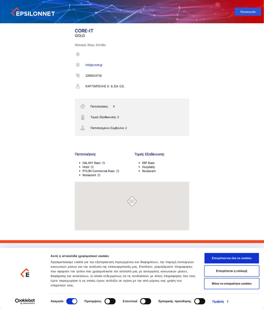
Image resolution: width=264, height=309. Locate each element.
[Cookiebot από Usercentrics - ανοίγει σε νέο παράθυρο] (25, 301)
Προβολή (218, 301)
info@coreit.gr (93, 65)
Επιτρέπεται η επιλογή (231, 271)
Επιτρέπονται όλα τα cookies (232, 258)
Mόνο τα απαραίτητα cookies (232, 283)
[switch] (110, 301)
